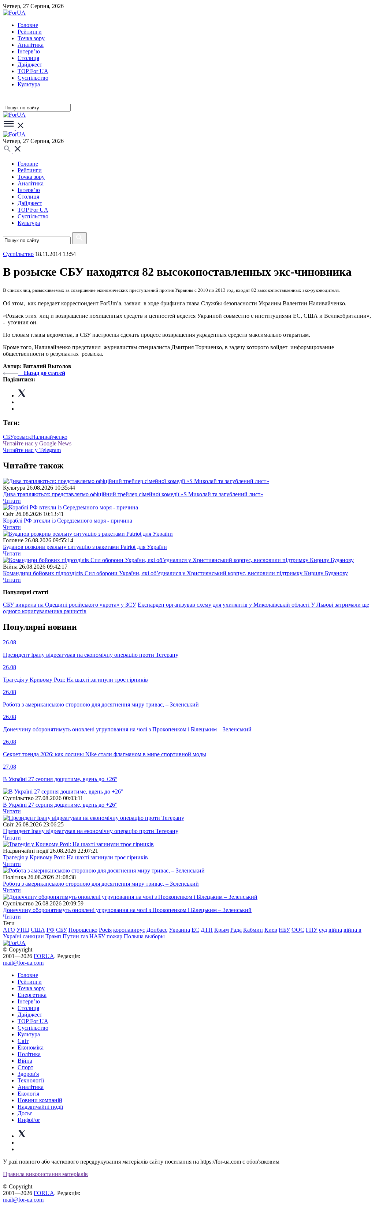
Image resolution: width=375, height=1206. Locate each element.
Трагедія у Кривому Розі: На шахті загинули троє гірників (75, 857)
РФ (51, 930)
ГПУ (312, 930)
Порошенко (82, 930)
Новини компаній (40, 1100)
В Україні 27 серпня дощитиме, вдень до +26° (60, 805)
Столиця (28, 58)
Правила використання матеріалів (45, 1174)
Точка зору (31, 38)
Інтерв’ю (29, 51)
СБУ (8, 437)
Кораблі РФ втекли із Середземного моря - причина (67, 520)
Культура (29, 84)
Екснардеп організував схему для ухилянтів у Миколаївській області (224, 605)
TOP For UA (33, 71)
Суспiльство (33, 78)
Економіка (31, 1047)
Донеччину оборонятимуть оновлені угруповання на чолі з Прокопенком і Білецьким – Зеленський (127, 910)
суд (323, 930)
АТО (9, 930)
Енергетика (32, 995)
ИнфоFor (29, 1120)
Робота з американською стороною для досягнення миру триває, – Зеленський (101, 884)
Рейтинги (30, 32)
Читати (12, 501)
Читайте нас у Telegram (32, 450)
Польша (134, 936)
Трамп (53, 936)
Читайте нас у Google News (37, 443)
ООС (298, 930)
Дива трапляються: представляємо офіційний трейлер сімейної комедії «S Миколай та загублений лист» (133, 494)
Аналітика (31, 45)
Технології (31, 1080)
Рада (236, 930)
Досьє (25, 1113)
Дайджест (30, 64)
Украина (179, 930)
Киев (270, 930)
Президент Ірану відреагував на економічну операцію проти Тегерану (90, 831)
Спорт (25, 1067)
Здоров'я (28, 1074)
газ (84, 936)
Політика (29, 1054)
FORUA (44, 956)
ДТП (207, 930)
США (38, 930)
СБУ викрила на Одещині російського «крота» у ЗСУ (69, 605)
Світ (23, 1041)
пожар (114, 936)
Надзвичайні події (40, 1107)
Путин (71, 936)
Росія (105, 930)
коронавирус (129, 930)
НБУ (284, 930)
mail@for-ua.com (23, 963)
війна (335, 930)
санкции (33, 936)
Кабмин (253, 930)
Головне (28, 25)
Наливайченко (49, 437)
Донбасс (156, 930)
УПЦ (22, 930)
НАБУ (97, 936)
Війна (25, 1061)
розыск (22, 437)
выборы (155, 936)
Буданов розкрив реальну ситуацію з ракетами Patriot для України (85, 547)
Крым (221, 930)
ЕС (195, 930)
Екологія (28, 1093)
